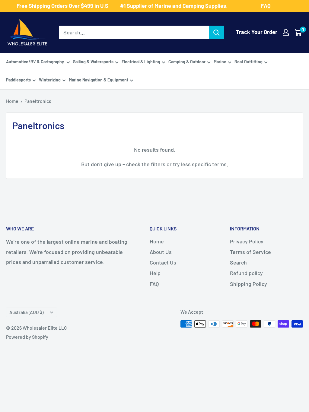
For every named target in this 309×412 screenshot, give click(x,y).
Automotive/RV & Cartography (35, 61)
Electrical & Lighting (141, 61)
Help (155, 273)
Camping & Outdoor (186, 61)
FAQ (154, 283)
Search (238, 262)
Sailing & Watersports (93, 61)
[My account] (286, 32)
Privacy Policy (246, 241)
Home (12, 101)
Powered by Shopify (27, 337)
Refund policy (246, 273)
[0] (298, 32)
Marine (220, 61)
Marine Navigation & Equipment (98, 79)
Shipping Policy (248, 283)
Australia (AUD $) (26, 312)
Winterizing (50, 79)
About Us (161, 252)
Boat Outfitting (248, 61)
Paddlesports (18, 79)
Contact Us (163, 262)
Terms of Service (250, 252)
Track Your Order (256, 32)
